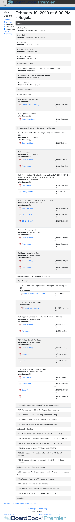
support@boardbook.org (37, 509)
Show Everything (8, 21)
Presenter (9, 24)
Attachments (10, 29)
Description (10, 27)
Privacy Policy (9, 515)
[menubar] (28, 2)
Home (5, 5)
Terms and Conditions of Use (50, 515)
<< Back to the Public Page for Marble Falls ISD (21, 503)
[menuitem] (3, 2)
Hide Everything (8, 33)
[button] (3, 2)
